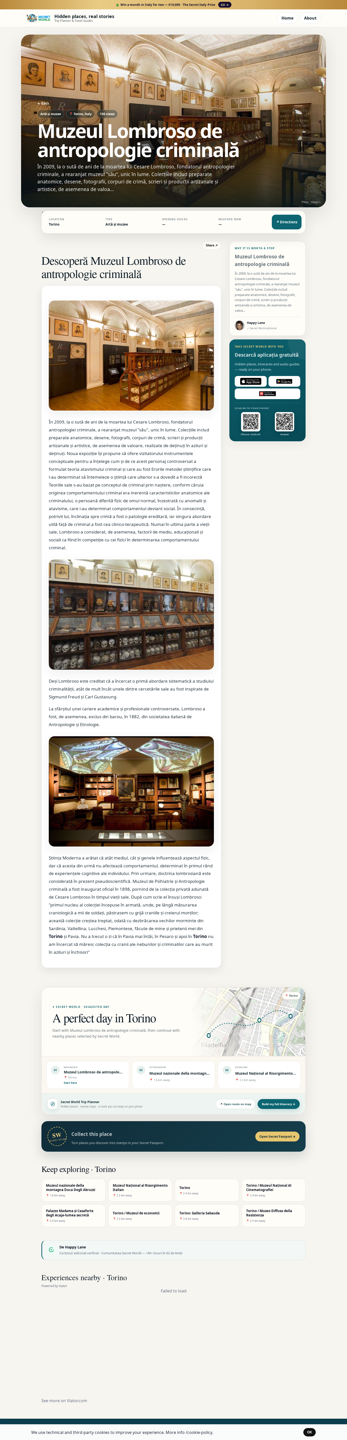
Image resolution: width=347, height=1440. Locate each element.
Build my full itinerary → (278, 1104)
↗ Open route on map (235, 1104)
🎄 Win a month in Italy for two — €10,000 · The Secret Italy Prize (172, 5)
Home (287, 18)
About (310, 18)
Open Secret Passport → (277, 1136)
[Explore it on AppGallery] (267, 393)
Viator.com (77, 1400)
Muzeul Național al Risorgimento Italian (270, 1073)
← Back (43, 103)
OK (309, 1432)
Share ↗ (212, 245)
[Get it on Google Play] (285, 381)
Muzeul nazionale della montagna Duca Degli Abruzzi (195, 1073)
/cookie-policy (199, 1432)
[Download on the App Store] (251, 381)
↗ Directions (286, 222)
